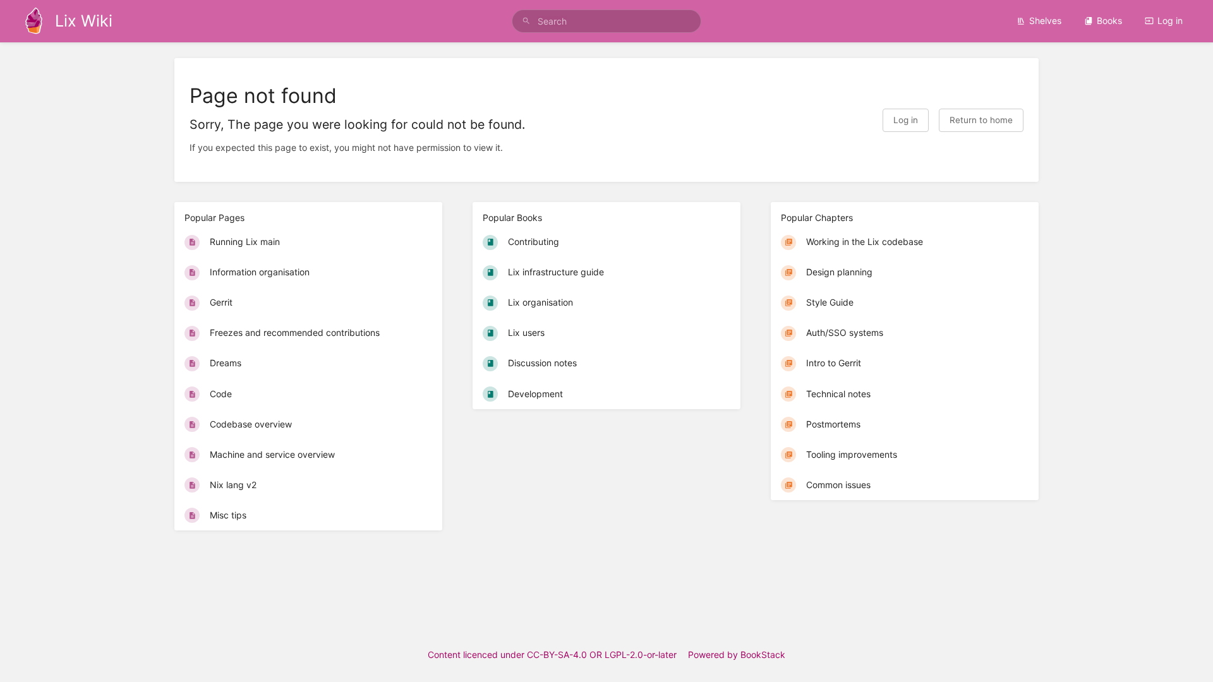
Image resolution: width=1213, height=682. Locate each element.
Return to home (981, 120)
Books (1109, 20)
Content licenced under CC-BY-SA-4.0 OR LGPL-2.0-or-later (552, 654)
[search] (606, 21)
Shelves (1045, 20)
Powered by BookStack (736, 654)
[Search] (526, 21)
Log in (1170, 20)
